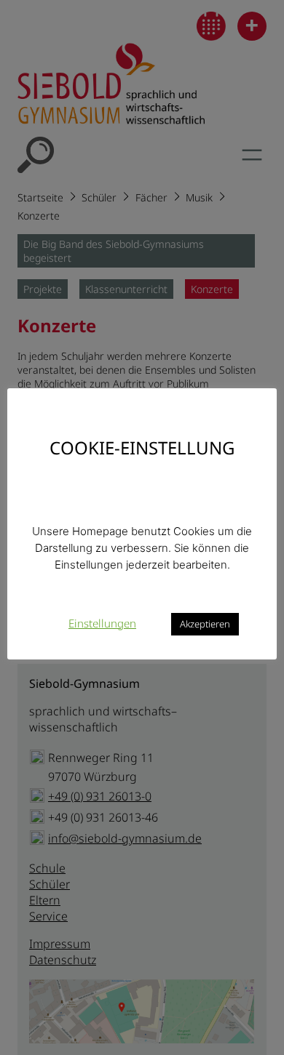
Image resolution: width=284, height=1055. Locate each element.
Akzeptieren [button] (205, 623)
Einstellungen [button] (102, 623)
